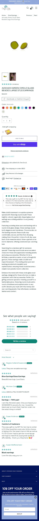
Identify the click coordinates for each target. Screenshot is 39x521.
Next (35, 15)
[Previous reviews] (3, 200)
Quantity (5, 117)
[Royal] (26, 107)
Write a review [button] (19, 341)
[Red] (3, 107)
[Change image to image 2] (13, 77)
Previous (29, 15)
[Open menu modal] (36, 8)
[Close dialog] (35, 497)
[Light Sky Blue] (22, 107)
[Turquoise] (18, 107)
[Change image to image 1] (5, 77)
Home (4, 15)
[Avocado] (14, 107)
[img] (6, 373)
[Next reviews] (35, 200)
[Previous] (3, 2)
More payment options (19, 151)
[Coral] (7, 107)
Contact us (17, 178)
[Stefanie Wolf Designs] (6, 7)
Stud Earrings (12, 15)
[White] (3, 111)
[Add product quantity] (10, 121)
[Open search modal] (28, 8)
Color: (7, 104)
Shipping (5, 162)
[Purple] (29, 107)
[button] (6, 84)
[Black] (33, 107)
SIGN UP (19, 514)
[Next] (36, 2)
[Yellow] (10, 107)
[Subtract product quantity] (4, 121)
